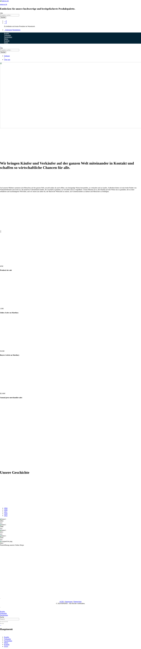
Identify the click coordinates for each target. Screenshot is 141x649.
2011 (5, 512)
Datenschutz (77, 601)
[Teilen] (3, 621)
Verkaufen (7, 35)
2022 (5, 515)
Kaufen (6, 33)
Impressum (68, 601)
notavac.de (3, 4)
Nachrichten (8, 37)
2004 (5, 508)
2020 (5, 514)
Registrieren (16, 30)
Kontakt (6, 41)
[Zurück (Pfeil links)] (1, 623)
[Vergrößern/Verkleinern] (7, 621)
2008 (5, 510)
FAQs (6, 43)
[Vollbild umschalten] (5, 621)
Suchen (3, 17)
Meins (6, 39)
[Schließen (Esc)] (1, 621)
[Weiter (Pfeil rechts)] (3, 623)
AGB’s (61, 601)
